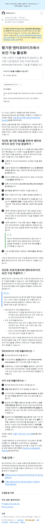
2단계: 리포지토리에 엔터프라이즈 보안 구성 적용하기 (21, 271)
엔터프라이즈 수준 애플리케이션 (17, 351)
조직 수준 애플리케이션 (13, 380)
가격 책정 (5, 522)
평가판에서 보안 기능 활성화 (14, 22)
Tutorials (21, 17)
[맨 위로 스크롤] (40, 525)
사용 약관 (20, 520)
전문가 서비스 (14, 522)
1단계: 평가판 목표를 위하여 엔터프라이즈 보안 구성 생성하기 (21, 142)
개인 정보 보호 (30, 520)
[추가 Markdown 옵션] (20, 84)
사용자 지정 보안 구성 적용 (23, 434)
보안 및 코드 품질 (11, 17)
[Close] (39, 3)
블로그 (23, 522)
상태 (37, 520)
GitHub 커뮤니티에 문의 (12, 504)
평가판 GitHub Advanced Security (16, 20)
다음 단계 (7, 457)
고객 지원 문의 (8, 507)
